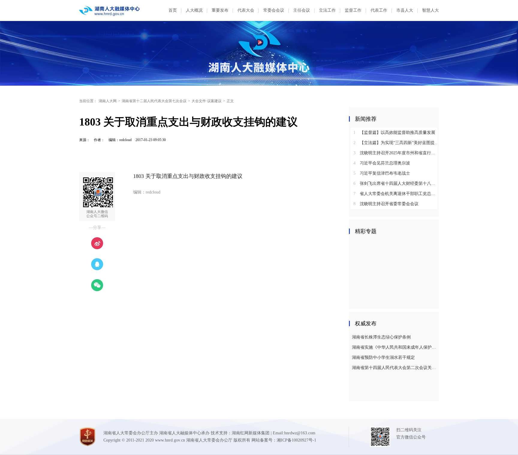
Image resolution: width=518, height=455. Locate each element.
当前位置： (88, 101)
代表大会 (245, 10)
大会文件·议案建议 (207, 101)
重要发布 (220, 10)
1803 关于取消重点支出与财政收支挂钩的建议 (188, 176)
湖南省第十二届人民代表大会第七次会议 (154, 101)
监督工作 (353, 10)
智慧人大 (430, 10)
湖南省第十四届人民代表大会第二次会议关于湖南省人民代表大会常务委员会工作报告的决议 (394, 367)
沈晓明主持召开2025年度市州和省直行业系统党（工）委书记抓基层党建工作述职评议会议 (396, 153)
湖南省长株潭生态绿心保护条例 (381, 337)
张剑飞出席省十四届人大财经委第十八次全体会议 (396, 183)
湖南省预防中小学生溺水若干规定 (383, 357)
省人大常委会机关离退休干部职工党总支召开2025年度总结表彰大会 (396, 193)
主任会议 (301, 10)
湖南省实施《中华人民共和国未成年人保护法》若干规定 (394, 347)
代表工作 (379, 10)
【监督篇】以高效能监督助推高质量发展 (394, 132)
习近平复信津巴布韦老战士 (381, 173)
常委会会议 (273, 10)
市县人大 (404, 10)
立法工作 (327, 10)
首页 (172, 10)
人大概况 (194, 10)
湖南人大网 (108, 101)
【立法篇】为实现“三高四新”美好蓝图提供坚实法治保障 (396, 142)
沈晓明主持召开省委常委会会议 (385, 204)
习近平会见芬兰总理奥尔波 (381, 163)
